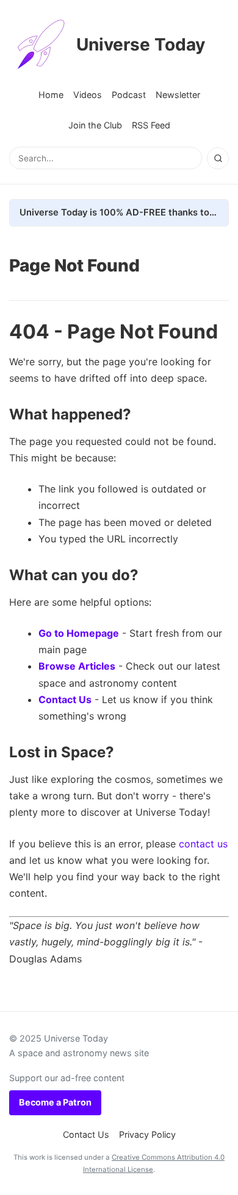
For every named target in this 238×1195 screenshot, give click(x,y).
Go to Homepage (78, 633)
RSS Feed (151, 125)
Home (50, 94)
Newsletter (178, 94)
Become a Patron (55, 1102)
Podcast (129, 94)
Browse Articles (76, 666)
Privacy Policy (147, 1134)
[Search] (218, 158)
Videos (87, 94)
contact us (203, 844)
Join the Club (95, 125)
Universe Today (140, 44)
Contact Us (65, 699)
